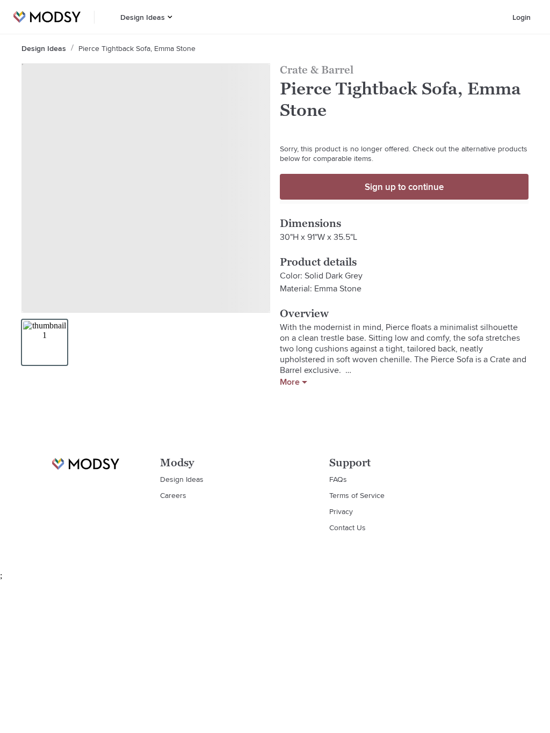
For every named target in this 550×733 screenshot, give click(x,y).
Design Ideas (142, 17)
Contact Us (347, 527)
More (290, 382)
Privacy (341, 511)
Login (521, 17)
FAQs (338, 479)
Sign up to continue (404, 186)
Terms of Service (357, 495)
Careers (173, 495)
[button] (170, 17)
